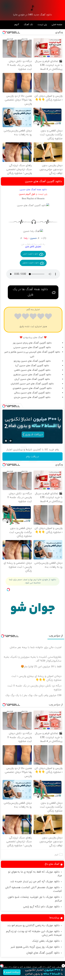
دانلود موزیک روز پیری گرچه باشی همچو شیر (35, 947)
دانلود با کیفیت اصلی (30, 254)
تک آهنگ (28, 24)
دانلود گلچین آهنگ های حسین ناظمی (32, 370)
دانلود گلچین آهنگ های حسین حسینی (32, 347)
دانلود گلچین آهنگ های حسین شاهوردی (32, 388)
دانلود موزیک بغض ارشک (45, 941)
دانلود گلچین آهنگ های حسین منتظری (32, 374)
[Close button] (63, 965)
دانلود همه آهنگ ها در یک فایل (30, 292)
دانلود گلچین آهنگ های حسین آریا (32, 365)
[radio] (48, 317)
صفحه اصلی (57, 24)
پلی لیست (42, 24)
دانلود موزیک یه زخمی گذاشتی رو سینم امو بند (33, 925)
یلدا (26, 238)
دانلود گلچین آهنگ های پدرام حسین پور (32, 343)
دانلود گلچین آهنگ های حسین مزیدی (32, 397)
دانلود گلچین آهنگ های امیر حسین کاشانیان (32, 383)
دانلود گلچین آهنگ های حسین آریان (32, 379)
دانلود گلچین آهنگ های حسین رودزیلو (32, 361)
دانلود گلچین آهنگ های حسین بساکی (32, 392)
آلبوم (16, 24)
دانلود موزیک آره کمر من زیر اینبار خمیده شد (34, 881)
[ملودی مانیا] (32, 8)
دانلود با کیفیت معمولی (30, 262)
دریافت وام (32, 456)
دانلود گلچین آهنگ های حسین (43, 181)
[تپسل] (1, 965)
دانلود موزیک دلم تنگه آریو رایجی (41, 906)
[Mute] (11, 441)
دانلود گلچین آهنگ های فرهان (42, 953)
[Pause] (6, 441)
